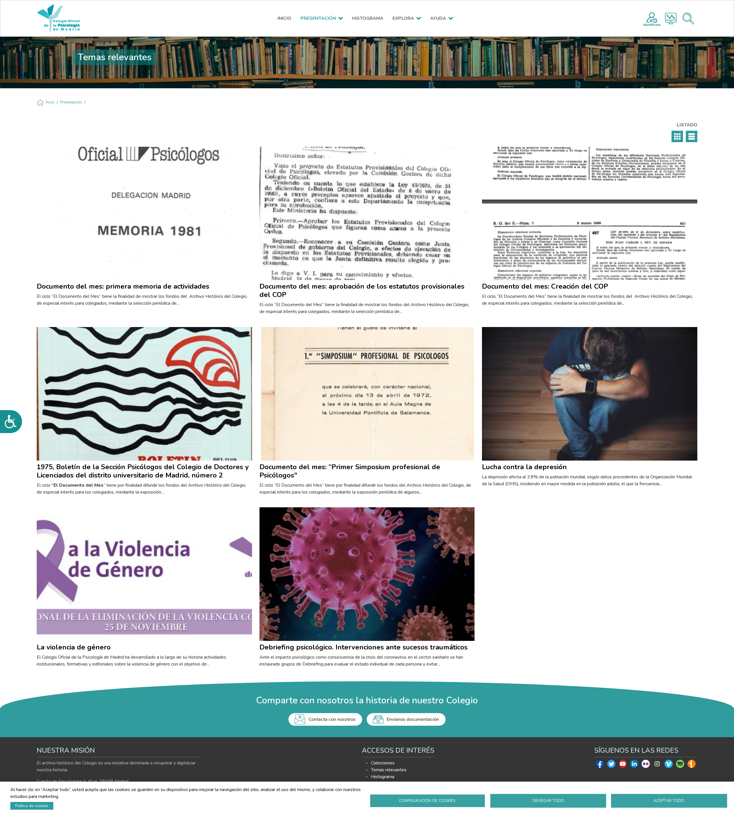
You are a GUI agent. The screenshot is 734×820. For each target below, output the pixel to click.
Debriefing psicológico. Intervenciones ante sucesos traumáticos (363, 647)
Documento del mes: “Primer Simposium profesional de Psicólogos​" (349, 471)
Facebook (600, 765)
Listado (691, 136)
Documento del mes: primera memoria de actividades (123, 286)
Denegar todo (548, 800)
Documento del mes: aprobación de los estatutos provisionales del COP (361, 290)
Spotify (680, 765)
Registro (652, 18)
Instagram (657, 765)
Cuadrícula (677, 136)
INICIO (284, 18)
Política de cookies (31, 806)
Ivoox (691, 765)
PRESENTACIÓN (318, 18)
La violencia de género (74, 647)
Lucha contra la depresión (524, 466)
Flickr (645, 765)
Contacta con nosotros (332, 719)
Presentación (71, 102)
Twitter (611, 765)
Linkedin (634, 765)
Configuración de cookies (427, 800)
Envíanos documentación (413, 719)
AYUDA (438, 18)
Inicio (50, 102)
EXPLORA (403, 18)
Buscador (688, 18)
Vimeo (668, 765)
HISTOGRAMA (367, 18)
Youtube (622, 765)
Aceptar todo (669, 800)
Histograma (670, 18)
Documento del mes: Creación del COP (545, 286)
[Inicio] (61, 18)
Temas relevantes (389, 770)
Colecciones (383, 763)
